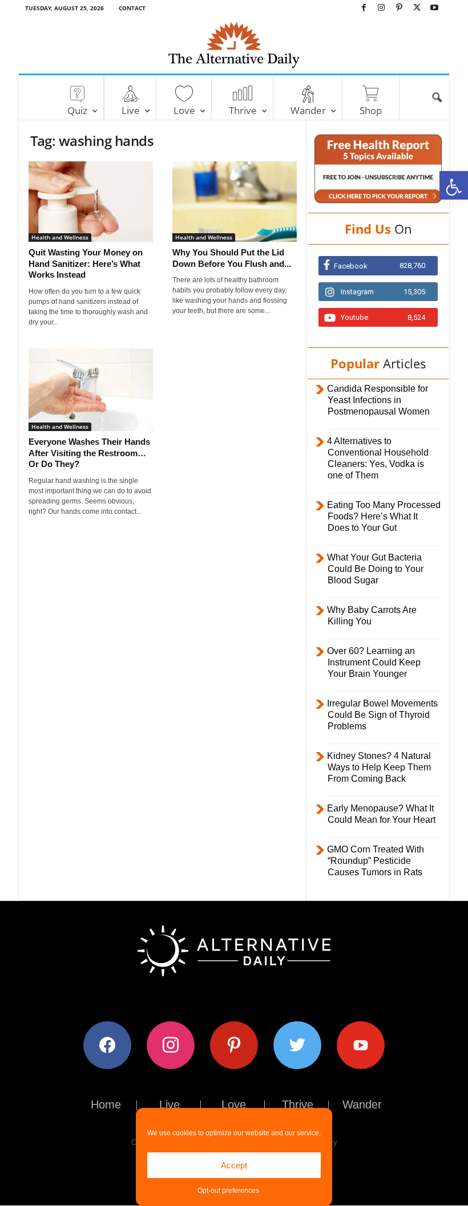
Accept (234, 1165)
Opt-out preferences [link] (228, 1191)
